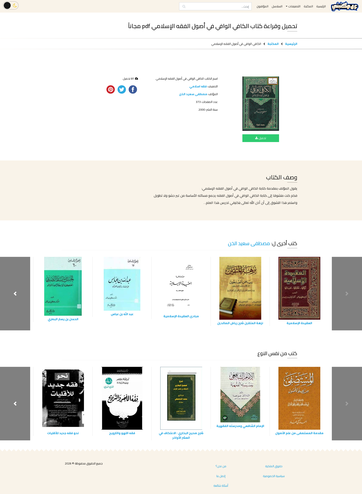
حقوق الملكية (273, 466)
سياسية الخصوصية (274, 476)
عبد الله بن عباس (122, 314)
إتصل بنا (220, 476)
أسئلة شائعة (220, 485)
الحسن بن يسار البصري (63, 319)
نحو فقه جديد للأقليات (63, 433)
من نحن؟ (221, 466)
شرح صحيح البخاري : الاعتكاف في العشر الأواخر (181, 435)
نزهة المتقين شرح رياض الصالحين (240, 323)
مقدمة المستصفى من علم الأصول (299, 433)
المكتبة (273, 44)
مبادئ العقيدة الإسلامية (181, 316)
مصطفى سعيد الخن (193, 94)
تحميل (262, 138)
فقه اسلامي (198, 86)
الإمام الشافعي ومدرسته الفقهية (240, 426)
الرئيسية (291, 44)
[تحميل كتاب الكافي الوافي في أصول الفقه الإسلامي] (260, 103)
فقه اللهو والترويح (122, 433)
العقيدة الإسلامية (299, 323)
